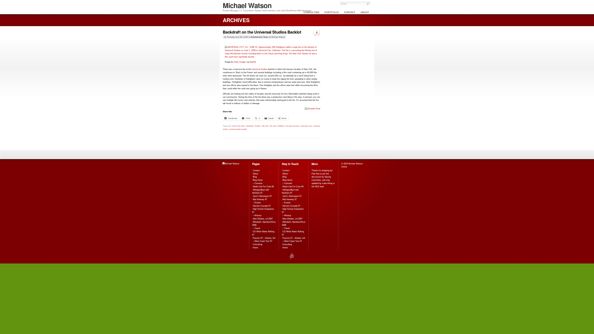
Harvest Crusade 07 (262, 206)
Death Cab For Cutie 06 (263, 186)
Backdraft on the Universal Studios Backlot (262, 32)
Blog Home (258, 180)
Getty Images (240, 62)
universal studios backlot (238, 129)
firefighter (281, 126)
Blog (255, 177)
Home (255, 247)
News (265, 37)
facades (258, 126)
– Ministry (257, 215)
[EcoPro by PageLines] (291, 256)
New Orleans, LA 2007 (263, 219)
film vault (273, 126)
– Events (257, 202)
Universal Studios (259, 69)
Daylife (253, 62)
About (255, 174)
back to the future (238, 126)
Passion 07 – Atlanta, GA (264, 238)
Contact (256, 170)
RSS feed (319, 186)
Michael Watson (247, 5)
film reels (265, 126)
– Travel (256, 228)
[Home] (230, 164)
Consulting (257, 244)
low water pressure (292, 126)
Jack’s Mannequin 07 (262, 196)
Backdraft (250, 126)
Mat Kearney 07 (260, 199)
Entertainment (257, 37)
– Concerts (258, 183)
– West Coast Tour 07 (262, 241)
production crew (306, 126)
